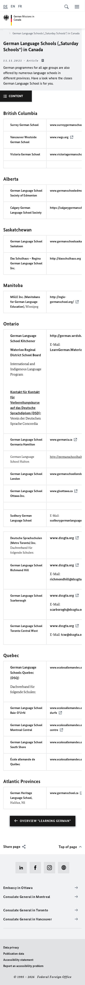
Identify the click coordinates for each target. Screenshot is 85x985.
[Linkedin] (22, 867)
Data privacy (11, 947)
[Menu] (77, 6)
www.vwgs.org (59, 137)
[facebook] (37, 867)
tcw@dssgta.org (73, 634)
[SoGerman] (65, 867)
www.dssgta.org (62, 538)
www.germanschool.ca (64, 793)
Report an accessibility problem (23, 966)
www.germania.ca (61, 440)
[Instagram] (51, 867)
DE (5, 6)
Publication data (13, 954)
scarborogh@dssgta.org (67, 609)
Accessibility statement (18, 960)
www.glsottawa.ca (61, 491)
